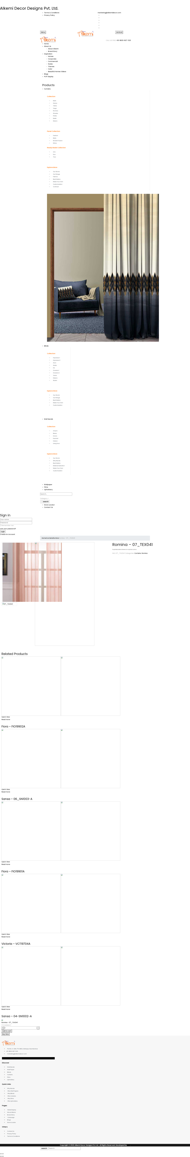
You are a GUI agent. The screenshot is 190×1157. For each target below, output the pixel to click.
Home (44, 538)
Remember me (8, 525)
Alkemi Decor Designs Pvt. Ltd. (29, 8)
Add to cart (6, 1031)
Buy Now (5, 1034)
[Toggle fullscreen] (3, 1153)
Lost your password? (8, 529)
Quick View (5, 717)
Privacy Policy (49, 15)
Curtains (49, 538)
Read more (5, 719)
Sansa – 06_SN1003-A (16, 799)
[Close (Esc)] (1, 1153)
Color (50, 69)
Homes (50, 56)
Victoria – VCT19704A (15, 944)
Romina (56, 538)
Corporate (52, 59)
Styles (50, 64)
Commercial (53, 61)
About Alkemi (53, 49)
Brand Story (52, 51)
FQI (128, 1145)
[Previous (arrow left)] (1, 1156)
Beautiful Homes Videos (57, 71)
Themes (51, 66)
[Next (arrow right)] (3, 1156)
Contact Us (48, 507)
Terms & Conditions (51, 13)
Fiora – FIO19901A (13, 871)
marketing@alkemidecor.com (109, 13)
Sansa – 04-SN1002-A (16, 1016)
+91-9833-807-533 (123, 40)
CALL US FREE (111, 40)
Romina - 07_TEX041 (9, 1022)
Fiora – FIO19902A (13, 726)
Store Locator (49, 505)
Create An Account (7, 534)
